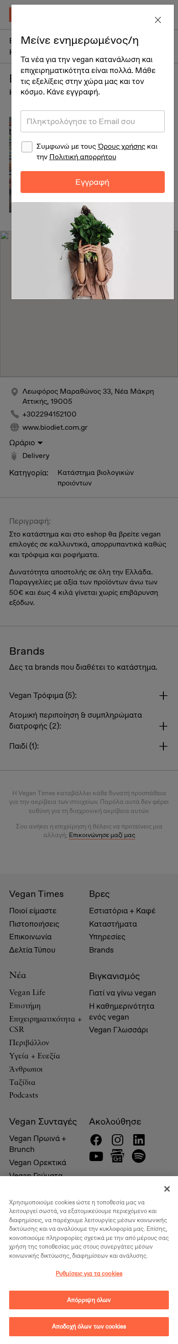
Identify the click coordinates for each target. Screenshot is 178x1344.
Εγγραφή (92, 182)
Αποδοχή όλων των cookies (89, 1326)
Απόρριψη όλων (89, 1300)
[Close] (157, 20)
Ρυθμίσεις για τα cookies (89, 1273)
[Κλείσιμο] (167, 1189)
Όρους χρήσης (121, 146)
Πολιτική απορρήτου (82, 156)
